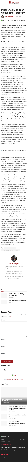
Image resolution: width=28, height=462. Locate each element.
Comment (4, 320)
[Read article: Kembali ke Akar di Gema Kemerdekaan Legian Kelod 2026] (4, 423)
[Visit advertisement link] (14, 375)
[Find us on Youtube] (11, 370)
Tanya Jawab (4, 449)
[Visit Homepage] (14, 2)
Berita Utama (8, 7)
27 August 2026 (12, 418)
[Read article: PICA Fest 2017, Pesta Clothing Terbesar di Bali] (4, 295)
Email (3, 346)
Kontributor (14, 447)
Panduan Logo (12, 449)
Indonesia (10, 441)
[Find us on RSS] (14, 370)
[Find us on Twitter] (5, 370)
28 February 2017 (12, 297)
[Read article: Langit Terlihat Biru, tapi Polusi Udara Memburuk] (14, 396)
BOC (7, 441)
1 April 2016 (18, 16)
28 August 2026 (6, 402)
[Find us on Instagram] (8, 370)
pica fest (17, 250)
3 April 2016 (11, 304)
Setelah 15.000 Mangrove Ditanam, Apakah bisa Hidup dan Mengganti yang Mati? (17, 408)
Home (2, 7)
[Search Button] (26, 2)
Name (3, 339)
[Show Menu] (1, 2)
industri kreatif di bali (7, 250)
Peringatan (7, 447)
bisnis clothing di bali (10, 247)
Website (3, 353)
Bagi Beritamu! (22, 447)
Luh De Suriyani (9, 16)
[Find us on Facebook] (2, 370)
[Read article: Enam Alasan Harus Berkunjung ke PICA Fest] (4, 302)
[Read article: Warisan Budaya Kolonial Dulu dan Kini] (4, 416)
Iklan (2, 447)
